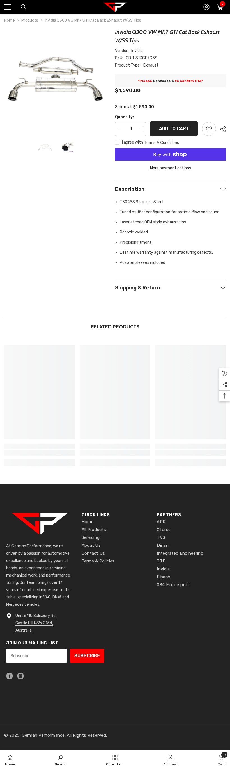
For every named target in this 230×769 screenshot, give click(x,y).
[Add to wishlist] (209, 129)
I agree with (132, 142)
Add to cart (174, 128)
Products (29, 20)
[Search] (23, 7)
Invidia (137, 50)
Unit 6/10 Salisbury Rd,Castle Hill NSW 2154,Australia (35, 623)
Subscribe (87, 655)
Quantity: (124, 117)
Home (9, 20)
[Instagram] (20, 676)
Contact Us (163, 81)
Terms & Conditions (161, 142)
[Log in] (206, 7)
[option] (55, 79)
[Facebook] (9, 676)
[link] (39, 453)
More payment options (170, 168)
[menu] (7, 7)
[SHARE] (221, 129)
